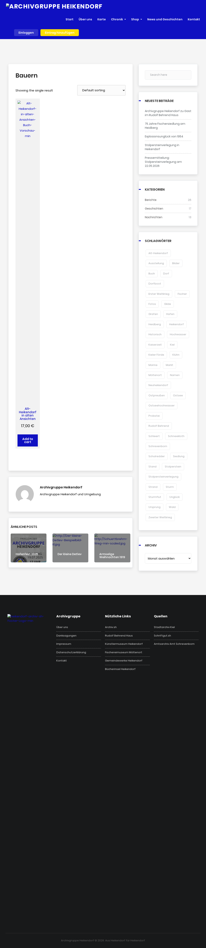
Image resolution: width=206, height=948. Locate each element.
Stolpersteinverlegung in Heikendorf (162, 147)
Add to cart (27, 440)
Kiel (172, 345)
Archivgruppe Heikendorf (61, 487)
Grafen (153, 314)
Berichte (151, 200)
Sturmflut (154, 497)
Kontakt (61, 660)
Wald (172, 507)
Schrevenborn (157, 446)
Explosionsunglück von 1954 (164, 136)
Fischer (182, 294)
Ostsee (178, 395)
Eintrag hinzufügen (59, 33)
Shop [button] (135, 19)
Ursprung (154, 507)
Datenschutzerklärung (71, 652)
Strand (153, 487)
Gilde (167, 304)
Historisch (155, 334)
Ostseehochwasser (161, 405)
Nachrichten (153, 217)
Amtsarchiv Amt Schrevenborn (174, 644)
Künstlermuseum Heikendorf (124, 644)
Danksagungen (66, 636)
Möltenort (155, 375)
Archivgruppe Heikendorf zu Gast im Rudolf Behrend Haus (168, 113)
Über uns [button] (85, 19)
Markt (169, 365)
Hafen (170, 314)
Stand (152, 466)
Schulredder (156, 456)
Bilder (176, 263)
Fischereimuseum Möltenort (123, 652)
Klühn (175, 355)
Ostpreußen (156, 395)
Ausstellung (156, 263)
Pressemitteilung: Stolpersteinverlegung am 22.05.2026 (163, 162)
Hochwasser (178, 334)
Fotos (152, 304)
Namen (175, 375)
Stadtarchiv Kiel (164, 627)
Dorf (166, 273)
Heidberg (154, 324)
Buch (151, 273)
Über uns (62, 627)
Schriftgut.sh (162, 636)
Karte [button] (101, 19)
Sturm (170, 487)
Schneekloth (176, 436)
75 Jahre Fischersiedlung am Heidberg (165, 126)
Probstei (154, 416)
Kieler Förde (156, 355)
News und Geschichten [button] (164, 19)
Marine (153, 365)
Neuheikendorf (158, 385)
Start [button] (69, 19)
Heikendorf (176, 324)
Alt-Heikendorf (158, 253)
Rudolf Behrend (158, 426)
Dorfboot (154, 284)
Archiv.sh (111, 627)
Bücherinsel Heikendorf (120, 669)
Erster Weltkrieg (158, 294)
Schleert (154, 436)
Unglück (174, 497)
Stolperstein (173, 466)
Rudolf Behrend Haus (119, 636)
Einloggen (26, 33)
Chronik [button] (117, 19)
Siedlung (178, 456)
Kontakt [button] (194, 19)
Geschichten (154, 209)
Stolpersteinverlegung (163, 477)
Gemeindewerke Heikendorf (123, 660)
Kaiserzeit (155, 345)
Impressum (63, 644)
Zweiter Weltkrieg (160, 517)
